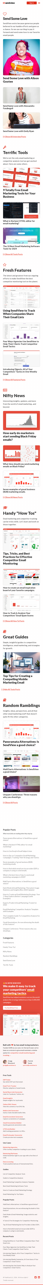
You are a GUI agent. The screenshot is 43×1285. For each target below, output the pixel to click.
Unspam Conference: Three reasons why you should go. (20, 795)
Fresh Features (8, 943)
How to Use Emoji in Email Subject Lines (17, 851)
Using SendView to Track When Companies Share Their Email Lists (19, 314)
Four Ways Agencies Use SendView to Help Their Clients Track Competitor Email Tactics (21, 343)
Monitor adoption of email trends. (14, 1087)
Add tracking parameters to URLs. (14, 1130)
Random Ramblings (10, 956)
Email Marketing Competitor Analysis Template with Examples (20, 910)
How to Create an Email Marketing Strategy (17, 1190)
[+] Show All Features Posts (14, 380)
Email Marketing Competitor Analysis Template (18, 1182)
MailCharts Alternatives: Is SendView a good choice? (19, 882)
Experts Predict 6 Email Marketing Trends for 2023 (20, 904)
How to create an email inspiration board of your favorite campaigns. (19, 588)
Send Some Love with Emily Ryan (18, 131)
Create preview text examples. (13, 1136)
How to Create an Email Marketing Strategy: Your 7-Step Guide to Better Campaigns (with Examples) (21, 896)
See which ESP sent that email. (13, 1081)
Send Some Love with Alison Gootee (21, 79)
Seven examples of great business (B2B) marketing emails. (19, 490)
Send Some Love (9, 961)
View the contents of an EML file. (14, 1105)
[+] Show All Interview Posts (14, 137)
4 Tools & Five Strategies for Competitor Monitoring (20, 1221)
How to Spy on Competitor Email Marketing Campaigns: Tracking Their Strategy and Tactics (21, 857)
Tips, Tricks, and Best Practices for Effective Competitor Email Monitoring (17, 558)
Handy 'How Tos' (9, 947)
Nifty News (7, 952)
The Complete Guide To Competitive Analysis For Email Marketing (21, 917)
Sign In (32, 3)
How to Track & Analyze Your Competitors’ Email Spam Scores (18, 614)
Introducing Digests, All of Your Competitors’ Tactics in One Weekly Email (20, 371)
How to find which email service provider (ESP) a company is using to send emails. (21, 870)
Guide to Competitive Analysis (13, 1178)
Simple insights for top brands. (13, 1099)
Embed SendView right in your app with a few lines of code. (20, 1156)
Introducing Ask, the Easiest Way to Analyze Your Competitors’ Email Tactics (19, 1266)
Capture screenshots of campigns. (14, 1118)
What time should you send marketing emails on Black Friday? (21, 465)
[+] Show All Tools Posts (13, 254)
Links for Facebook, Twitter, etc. (13, 1093)
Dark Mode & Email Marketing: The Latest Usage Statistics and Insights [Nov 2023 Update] (21, 889)
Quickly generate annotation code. (14, 1124)
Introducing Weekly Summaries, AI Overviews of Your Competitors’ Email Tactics (20, 1260)
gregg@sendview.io (9, 1065)
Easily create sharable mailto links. (14, 1111)
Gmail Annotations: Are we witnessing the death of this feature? (21, 923)
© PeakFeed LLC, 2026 (10, 1277)
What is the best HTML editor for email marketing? (19, 222)
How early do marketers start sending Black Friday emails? (19, 436)
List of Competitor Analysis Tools (14, 1174)
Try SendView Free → (12, 1008)
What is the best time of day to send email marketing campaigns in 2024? (18, 876)
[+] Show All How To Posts (13, 621)
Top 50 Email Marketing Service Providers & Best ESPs (21, 1225)
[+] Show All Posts (10, 802)
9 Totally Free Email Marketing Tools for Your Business (19, 193)
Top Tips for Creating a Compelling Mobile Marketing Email (17, 679)
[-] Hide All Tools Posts (11, 689)
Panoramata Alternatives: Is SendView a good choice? (21, 743)
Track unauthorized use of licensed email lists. (18, 1163)
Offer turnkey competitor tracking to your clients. (19, 1148)
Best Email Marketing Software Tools (15, 1186)
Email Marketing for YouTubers (13, 1194)
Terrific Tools (8, 965)
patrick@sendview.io (30, 1065)
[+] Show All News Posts (13, 497)
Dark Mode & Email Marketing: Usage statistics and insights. (20, 1215)
